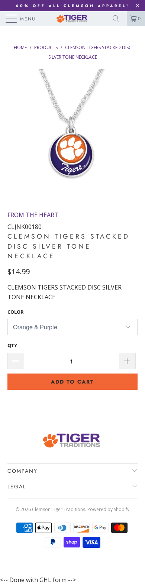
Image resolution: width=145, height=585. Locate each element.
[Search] (118, 18)
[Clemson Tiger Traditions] (72, 18)
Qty (12, 345)
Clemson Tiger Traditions (58, 509)
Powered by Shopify (108, 509)
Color (15, 311)
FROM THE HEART (32, 215)
